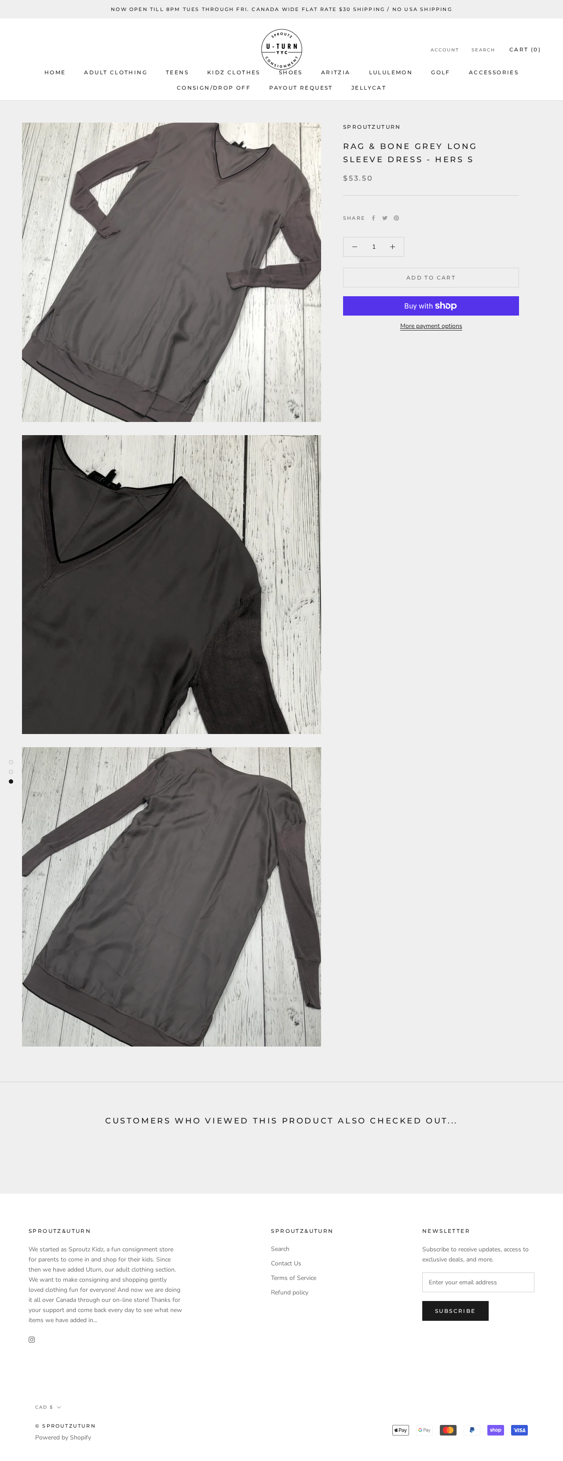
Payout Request (301, 87)
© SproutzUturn (65, 1426)
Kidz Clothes (233, 72)
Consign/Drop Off (214, 87)
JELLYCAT (368, 87)
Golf (440, 72)
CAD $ (44, 1407)
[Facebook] (373, 218)
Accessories (494, 72)
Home (55, 72)
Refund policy (289, 1292)
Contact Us (286, 1263)
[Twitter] (385, 218)
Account (445, 50)
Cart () (525, 49)
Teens (177, 72)
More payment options (431, 326)
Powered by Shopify (63, 1437)
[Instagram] (32, 1339)
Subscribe (455, 1311)
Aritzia (336, 72)
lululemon (391, 72)
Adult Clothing (115, 72)
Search (483, 50)
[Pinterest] (396, 218)
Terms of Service (293, 1278)
